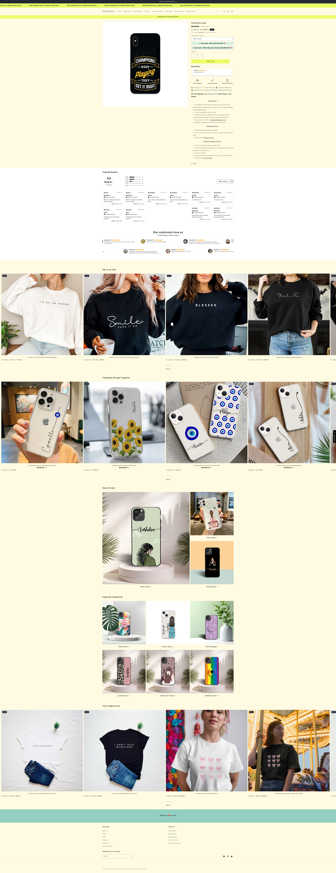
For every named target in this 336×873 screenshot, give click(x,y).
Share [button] (195, 163)
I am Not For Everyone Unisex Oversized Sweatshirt (42, 357)
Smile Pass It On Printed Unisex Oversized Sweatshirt (124, 357)
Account (104, 831)
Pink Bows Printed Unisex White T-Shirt (207, 793)
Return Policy (207, 158)
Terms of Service (173, 840)
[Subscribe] (132, 856)
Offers (104, 834)
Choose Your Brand (197, 36)
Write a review (223, 181)
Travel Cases (211, 538)
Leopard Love (123, 696)
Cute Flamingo (211, 647)
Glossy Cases (211, 587)
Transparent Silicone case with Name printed (288, 465)
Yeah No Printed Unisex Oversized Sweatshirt (289, 357)
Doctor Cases (167, 647)
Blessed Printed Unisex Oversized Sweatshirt (206, 357)
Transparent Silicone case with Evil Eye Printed (207, 465)
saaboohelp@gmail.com (218, 120)
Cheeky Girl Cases (167, 696)
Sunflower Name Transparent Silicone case (124, 465)
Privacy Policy (172, 831)
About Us (105, 840)
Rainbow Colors (211, 696)
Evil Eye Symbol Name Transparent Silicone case (42, 465)
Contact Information (174, 843)
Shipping (201, 32)
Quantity (193, 51)
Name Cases (145, 587)
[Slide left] (164, 366)
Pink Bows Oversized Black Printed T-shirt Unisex (289, 793)
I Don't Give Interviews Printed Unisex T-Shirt (124, 793)
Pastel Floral (123, 647)
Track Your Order (107, 846)
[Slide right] (172, 366)
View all (168, 369)
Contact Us (105, 843)
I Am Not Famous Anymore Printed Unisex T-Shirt (42, 793)
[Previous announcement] (103, 17)
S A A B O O (110, 869)
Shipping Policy (208, 138)
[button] (147, 11)
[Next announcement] (233, 17)
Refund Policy (172, 834)
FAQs (104, 837)
